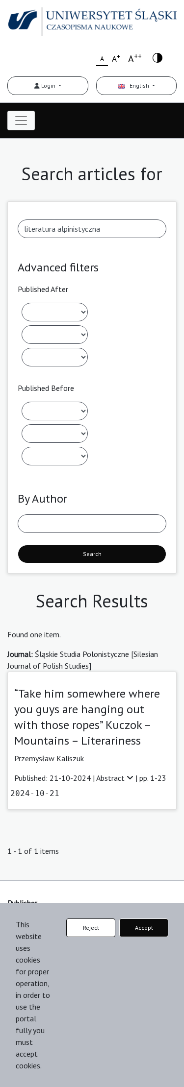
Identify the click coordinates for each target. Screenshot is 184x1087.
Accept (144, 927)
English (138, 85)
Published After (43, 289)
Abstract (111, 778)
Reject (91, 927)
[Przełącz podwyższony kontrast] (157, 57)
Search (92, 553)
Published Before (46, 388)
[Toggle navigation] (21, 120)
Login (48, 85)
